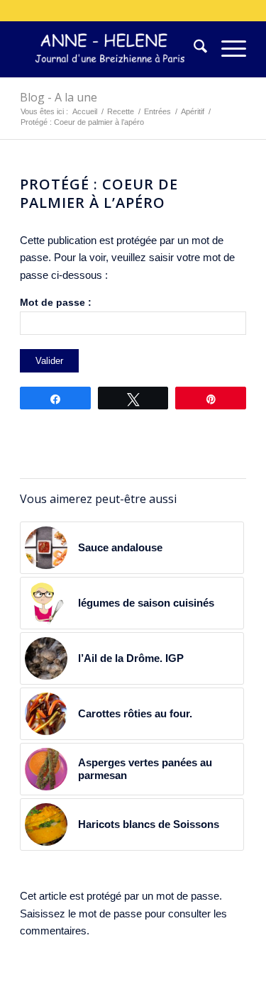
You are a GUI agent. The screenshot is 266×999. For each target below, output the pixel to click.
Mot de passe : (56, 302)
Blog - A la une (58, 97)
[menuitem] (193, 49)
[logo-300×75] (110, 49)
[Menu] (226, 49)
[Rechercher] (193, 49)
